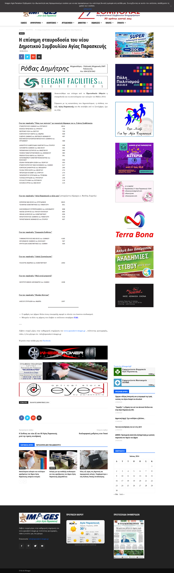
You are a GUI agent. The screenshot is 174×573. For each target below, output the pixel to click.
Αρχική (21, 30)
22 (152, 481)
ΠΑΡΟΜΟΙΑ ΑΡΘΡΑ (27, 445)
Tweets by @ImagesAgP (122, 366)
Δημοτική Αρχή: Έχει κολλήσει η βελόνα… (130, 418)
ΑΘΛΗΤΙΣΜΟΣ (51, 22)
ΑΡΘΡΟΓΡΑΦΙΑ (35, 22)
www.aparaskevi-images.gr (74, 331)
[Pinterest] (28, 546)
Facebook (47, 341)
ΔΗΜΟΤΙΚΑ (82, 22)
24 (122, 486)
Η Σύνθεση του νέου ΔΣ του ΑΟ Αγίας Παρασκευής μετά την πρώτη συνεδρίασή (38, 434)
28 (146, 486)
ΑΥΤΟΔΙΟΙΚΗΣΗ (67, 22)
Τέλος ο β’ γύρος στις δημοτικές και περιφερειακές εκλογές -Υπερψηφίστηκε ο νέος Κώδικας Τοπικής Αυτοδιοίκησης (93, 474)
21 (146, 481)
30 (117, 490)
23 (117, 486)
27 (140, 486)
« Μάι (116, 494)
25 (128, 486)
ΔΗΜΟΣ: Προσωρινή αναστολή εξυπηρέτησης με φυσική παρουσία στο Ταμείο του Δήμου (134, 436)
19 (134, 481)
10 (122, 476)
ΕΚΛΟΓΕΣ (108, 22)
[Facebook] (21, 546)
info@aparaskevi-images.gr (39, 539)
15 (152, 476)
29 (152, 486)
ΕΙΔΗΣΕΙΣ (24, 22)
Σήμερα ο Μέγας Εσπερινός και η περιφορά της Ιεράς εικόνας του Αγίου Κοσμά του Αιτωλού (133, 397)
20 (140, 481)
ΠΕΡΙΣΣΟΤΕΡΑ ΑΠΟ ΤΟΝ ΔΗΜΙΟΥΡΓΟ (48, 445)
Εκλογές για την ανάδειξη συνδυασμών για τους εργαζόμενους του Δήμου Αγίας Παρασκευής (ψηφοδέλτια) (62, 474)
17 (122, 481)
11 (128, 476)
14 (146, 476)
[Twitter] (35, 546)
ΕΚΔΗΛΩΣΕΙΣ (95, 22)
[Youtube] (42, 546)
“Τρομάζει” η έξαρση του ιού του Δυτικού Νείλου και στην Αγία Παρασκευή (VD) (134, 408)
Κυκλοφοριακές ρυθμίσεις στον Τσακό (93, 433)
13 (140, 476)
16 (117, 481)
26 (134, 486)
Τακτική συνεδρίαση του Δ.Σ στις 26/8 (128, 427)
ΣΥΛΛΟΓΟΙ (120, 22)
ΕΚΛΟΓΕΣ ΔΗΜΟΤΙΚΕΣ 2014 (39, 402)
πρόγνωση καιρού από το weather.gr (85, 544)
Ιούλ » (122, 494)
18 (128, 481)
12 (134, 476)
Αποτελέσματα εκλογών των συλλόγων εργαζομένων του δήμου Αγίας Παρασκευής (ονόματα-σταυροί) (32, 474)
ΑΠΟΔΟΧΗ (88, 9)
